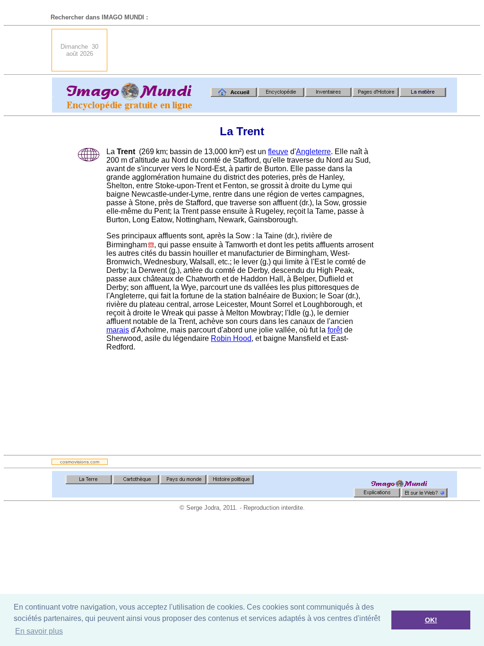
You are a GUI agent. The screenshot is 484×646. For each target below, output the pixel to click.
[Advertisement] (285, 50)
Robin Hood (231, 338)
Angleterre (313, 152)
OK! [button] (431, 620)
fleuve (278, 152)
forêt (335, 330)
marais (117, 330)
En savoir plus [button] (39, 631)
